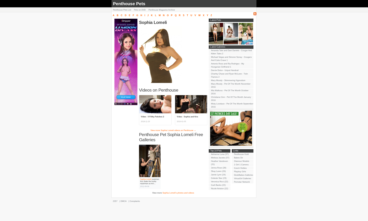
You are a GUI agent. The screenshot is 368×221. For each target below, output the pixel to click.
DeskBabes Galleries (243, 175)
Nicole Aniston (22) (219, 188)
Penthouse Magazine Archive (161, 10)
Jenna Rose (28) (218, 168)
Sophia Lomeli (146, 179)
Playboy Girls (240, 171)
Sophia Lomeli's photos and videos (178, 193)
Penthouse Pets (129, 3)
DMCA (123, 201)
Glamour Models (241, 161)
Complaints (135, 201)
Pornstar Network (242, 182)
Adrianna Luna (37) (220, 154)
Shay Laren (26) (218, 171)
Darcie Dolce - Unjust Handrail (224, 70)
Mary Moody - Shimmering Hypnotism (228, 80)
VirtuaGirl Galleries (242, 178)
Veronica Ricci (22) (219, 181)
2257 (115, 201)
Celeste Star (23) (219, 178)
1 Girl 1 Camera (241, 164)
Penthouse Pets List (122, 10)
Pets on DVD (140, 10)
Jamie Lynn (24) (218, 174)
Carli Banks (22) (218, 185)
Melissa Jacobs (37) (220, 157)
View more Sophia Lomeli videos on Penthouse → (173, 130)
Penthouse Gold (241, 154)
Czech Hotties (240, 168)
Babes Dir (238, 157)
